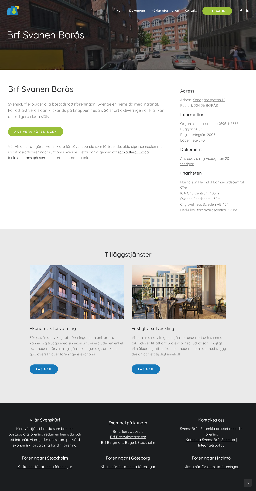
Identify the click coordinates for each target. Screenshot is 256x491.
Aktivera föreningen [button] (35, 132)
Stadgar (187, 164)
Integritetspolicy (211, 445)
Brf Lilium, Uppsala (128, 431)
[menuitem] (120, 10)
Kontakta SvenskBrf (202, 439)
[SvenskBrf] (13, 10)
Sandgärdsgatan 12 (209, 100)
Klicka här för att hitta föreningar (44, 466)
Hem (120, 10)
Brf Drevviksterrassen (128, 437)
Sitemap (228, 439)
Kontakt (191, 10)
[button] (241, 10)
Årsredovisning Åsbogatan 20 (204, 158)
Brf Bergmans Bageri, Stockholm (128, 442)
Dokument (137, 10)
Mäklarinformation (165, 10)
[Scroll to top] (248, 482)
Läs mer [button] (44, 369)
